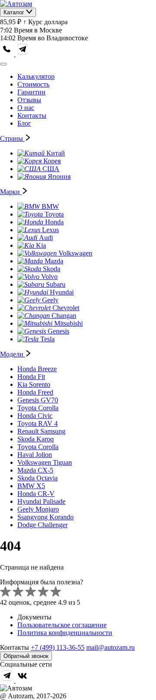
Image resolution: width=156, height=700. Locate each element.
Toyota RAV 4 (37, 423)
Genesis (58, 331)
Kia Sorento (33, 384)
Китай (55, 153)
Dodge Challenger (42, 524)
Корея (52, 161)
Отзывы (29, 100)
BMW (50, 206)
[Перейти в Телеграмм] (8, 680)
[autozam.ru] (16, 3)
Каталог (14, 12)
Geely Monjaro (38, 509)
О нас (25, 107)
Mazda (54, 261)
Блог (24, 123)
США (50, 168)
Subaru (55, 284)
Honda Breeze (37, 369)
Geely (50, 300)
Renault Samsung (41, 431)
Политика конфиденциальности (64, 632)
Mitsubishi (68, 323)
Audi (46, 237)
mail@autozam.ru (110, 647)
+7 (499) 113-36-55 (57, 647)
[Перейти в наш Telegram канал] (22, 54)
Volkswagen (75, 253)
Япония (59, 176)
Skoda (51, 268)
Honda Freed (35, 392)
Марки (11, 191)
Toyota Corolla (37, 408)
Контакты (31, 115)
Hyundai (62, 292)
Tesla (47, 339)
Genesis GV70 (37, 400)
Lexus (50, 229)
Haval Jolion (34, 454)
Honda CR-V (36, 493)
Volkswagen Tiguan (44, 462)
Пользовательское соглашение (62, 625)
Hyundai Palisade (41, 501)
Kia (41, 245)
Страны (12, 138)
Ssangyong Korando (45, 517)
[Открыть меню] (3, 64)
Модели (12, 354)
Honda (54, 222)
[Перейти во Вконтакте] (22, 680)
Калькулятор (36, 76)
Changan (64, 315)
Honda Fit (31, 376)
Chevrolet (65, 307)
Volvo (49, 276)
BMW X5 (31, 485)
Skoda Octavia (37, 478)
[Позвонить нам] (8, 54)
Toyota (54, 214)
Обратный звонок (26, 656)
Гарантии (31, 92)
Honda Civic (34, 415)
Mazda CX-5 (35, 470)
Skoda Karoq (35, 439)
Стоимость (33, 84)
